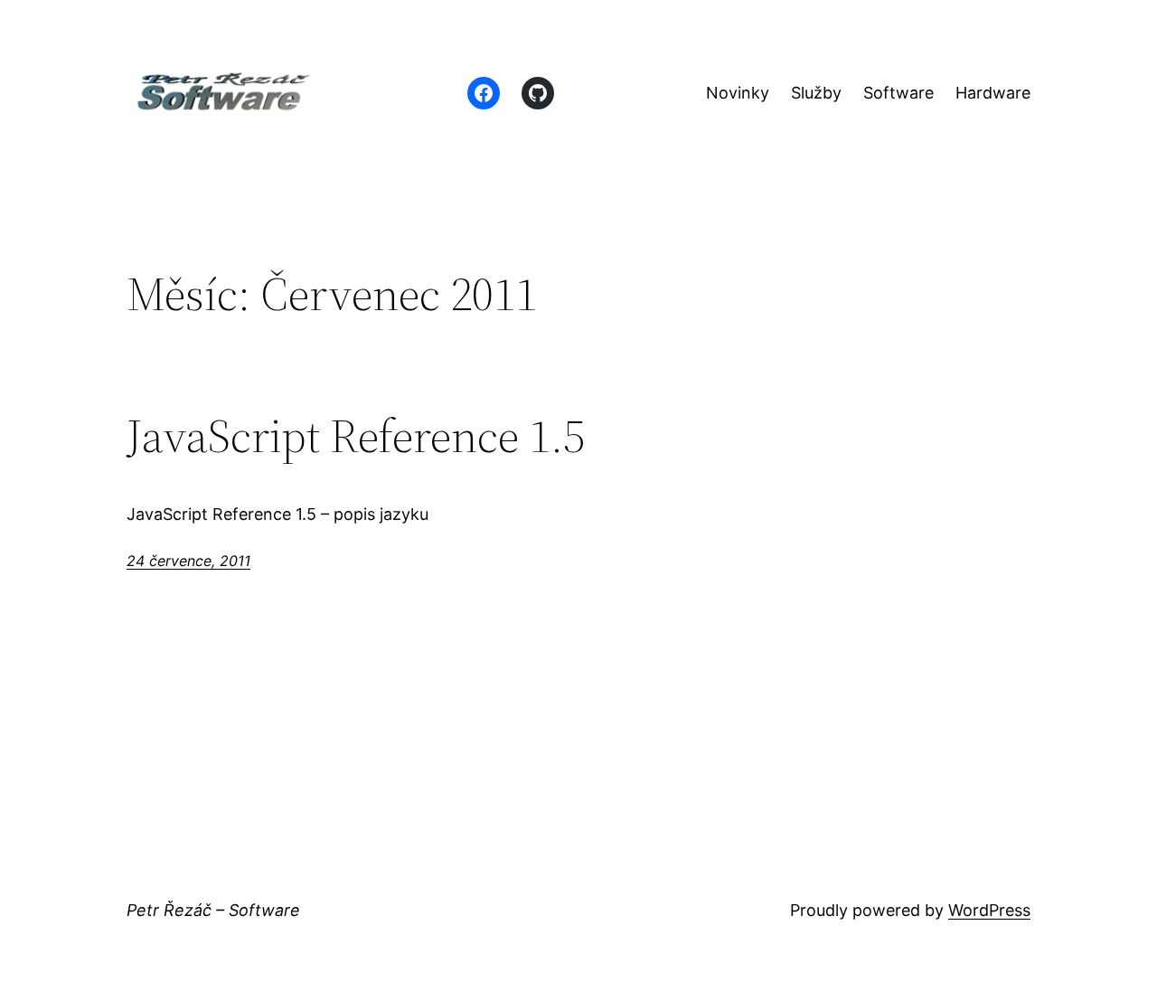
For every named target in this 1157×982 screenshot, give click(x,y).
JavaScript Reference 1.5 (356, 436)
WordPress (989, 910)
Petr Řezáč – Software (213, 910)
